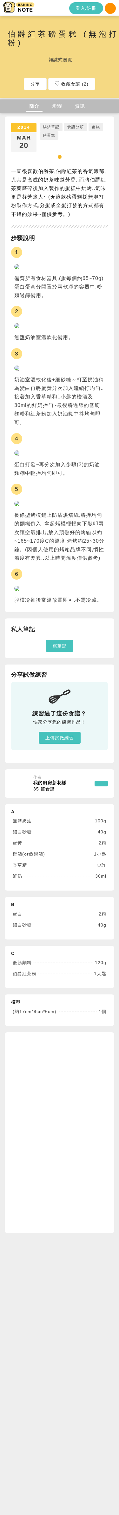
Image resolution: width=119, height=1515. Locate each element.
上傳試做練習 (59, 737)
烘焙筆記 (51, 127)
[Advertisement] (58, 1131)
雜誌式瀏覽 (60, 59)
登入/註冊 (86, 8)
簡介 (34, 106)
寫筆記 (59, 645)
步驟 (57, 106)
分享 (35, 83)
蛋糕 (96, 127)
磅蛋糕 (49, 135)
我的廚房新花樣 (50, 785)
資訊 (80, 106)
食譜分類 (75, 127)
